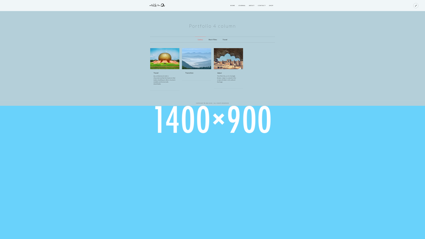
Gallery (200, 39)
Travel (225, 39)
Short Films (213, 39)
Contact (262, 5)
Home (232, 5)
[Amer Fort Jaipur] (232, 59)
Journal (242, 5)
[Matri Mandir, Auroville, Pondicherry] (168, 59)
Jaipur (219, 73)
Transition (189, 73)
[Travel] (161, 59)
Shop (271, 5)
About (252, 5)
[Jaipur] (225, 59)
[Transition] (193, 59)
